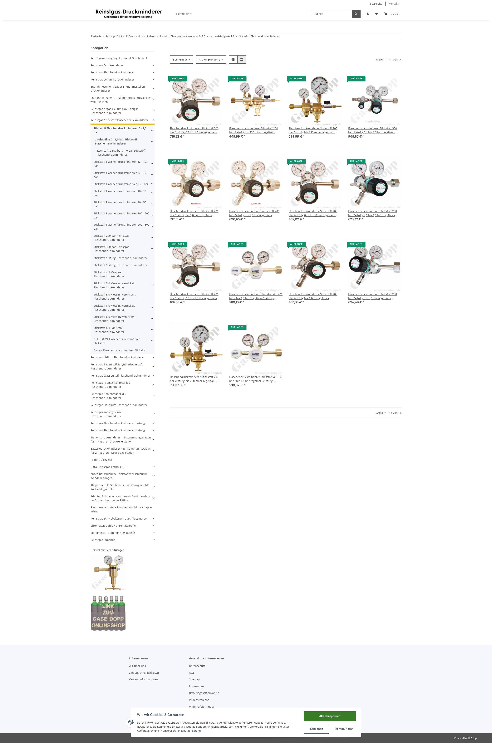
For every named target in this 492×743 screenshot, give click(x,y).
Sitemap (194, 679)
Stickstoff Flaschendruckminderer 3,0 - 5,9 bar (120, 175)
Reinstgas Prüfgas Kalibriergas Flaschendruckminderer (110, 385)
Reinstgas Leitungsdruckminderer (112, 79)
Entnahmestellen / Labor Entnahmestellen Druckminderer (118, 88)
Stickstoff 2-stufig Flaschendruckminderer (120, 265)
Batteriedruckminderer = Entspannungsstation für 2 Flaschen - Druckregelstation (121, 450)
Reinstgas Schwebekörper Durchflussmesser (119, 518)
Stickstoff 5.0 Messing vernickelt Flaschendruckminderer (114, 285)
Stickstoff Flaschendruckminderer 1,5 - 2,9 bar (120, 164)
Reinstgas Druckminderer (107, 65)
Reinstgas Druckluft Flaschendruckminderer (119, 405)
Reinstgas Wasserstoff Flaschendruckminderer (120, 375)
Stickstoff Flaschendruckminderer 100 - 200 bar (121, 215)
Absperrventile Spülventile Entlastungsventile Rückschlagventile (120, 487)
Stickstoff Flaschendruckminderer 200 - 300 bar (121, 226)
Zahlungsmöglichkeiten (144, 672)
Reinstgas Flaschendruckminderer (113, 72)
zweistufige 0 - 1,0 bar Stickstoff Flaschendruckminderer (116, 141)
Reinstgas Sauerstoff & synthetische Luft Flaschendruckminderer (117, 366)
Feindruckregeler (101, 460)
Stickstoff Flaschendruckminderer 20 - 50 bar (120, 204)
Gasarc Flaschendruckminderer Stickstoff (120, 350)
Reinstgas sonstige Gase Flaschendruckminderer (106, 414)
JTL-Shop (472, 738)
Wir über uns (137, 666)
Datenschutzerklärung (187, 730)
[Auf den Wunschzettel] (216, 79)
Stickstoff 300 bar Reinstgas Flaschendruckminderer (111, 249)
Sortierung (180, 59)
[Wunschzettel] (376, 13)
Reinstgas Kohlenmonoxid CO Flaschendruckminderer (110, 396)
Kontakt (393, 3)
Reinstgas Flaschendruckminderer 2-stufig (118, 430)
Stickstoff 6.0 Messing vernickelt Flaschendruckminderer (114, 307)
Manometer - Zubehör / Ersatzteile (113, 533)
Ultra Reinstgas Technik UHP (109, 467)
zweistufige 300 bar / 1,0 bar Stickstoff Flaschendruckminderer (121, 152)
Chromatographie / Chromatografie (113, 525)
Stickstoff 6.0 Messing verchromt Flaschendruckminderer (114, 319)
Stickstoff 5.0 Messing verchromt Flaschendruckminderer (114, 296)
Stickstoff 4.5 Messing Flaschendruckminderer (109, 274)
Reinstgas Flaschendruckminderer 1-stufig (118, 423)
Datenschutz (197, 666)
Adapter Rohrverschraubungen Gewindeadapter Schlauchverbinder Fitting (120, 498)
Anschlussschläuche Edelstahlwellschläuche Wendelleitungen (119, 476)
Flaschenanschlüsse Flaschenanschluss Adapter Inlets (121, 509)
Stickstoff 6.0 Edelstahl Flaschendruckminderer (109, 330)
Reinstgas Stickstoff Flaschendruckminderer (119, 120)
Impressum (196, 686)
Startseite (376, 3)
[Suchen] (356, 14)
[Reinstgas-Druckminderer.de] (128, 13)
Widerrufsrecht (199, 700)
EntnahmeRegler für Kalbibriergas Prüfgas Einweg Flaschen (121, 100)
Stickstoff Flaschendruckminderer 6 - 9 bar (121, 184)
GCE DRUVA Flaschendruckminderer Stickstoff (117, 341)
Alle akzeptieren (329, 716)
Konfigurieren (344, 728)
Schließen (316, 728)
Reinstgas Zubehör (103, 540)
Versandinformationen (143, 679)
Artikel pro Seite (209, 59)
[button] (368, 13)
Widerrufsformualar (202, 706)
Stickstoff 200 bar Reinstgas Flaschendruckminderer (111, 238)
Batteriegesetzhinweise (204, 693)
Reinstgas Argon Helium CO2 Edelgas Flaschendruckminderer (114, 111)
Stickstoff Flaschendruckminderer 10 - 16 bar (120, 193)
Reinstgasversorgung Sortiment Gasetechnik (119, 58)
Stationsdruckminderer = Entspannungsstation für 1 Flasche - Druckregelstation (121, 439)
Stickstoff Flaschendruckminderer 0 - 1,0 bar (120, 130)
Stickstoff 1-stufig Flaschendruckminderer (120, 258)
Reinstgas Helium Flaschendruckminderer (118, 357)
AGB (191, 672)
